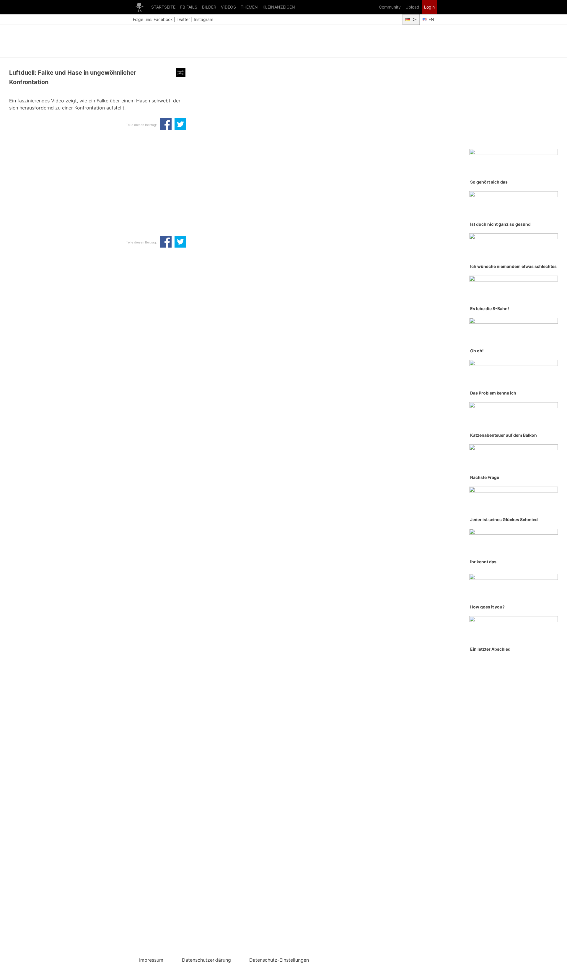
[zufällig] (180, 72)
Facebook (163, 19)
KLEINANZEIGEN (279, 6)
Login (429, 6)
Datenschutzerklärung (206, 960)
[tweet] (180, 124)
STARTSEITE (163, 6)
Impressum (151, 960)
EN (430, 19)
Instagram (203, 19)
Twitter (183, 19)
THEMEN (249, 6)
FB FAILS (188, 6)
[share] (166, 124)
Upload (412, 6)
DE (413, 19)
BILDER (209, 6)
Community (390, 6)
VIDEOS (228, 6)
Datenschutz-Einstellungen (279, 960)
